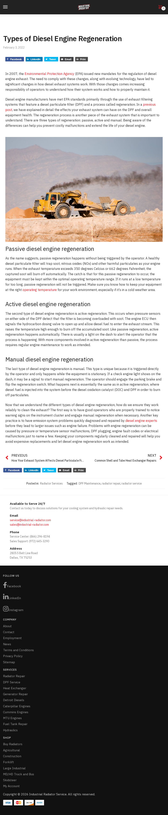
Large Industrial (14, 768)
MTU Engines (12, 718)
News (7, 644)
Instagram (15, 610)
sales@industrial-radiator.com (29, 524)
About (7, 626)
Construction (12, 756)
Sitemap (9, 662)
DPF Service (11, 682)
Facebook (14, 586)
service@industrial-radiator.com (30, 520)
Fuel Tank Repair (15, 724)
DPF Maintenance (90, 483)
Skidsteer (10, 780)
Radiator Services (51, 483)
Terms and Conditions (18, 650)
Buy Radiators (12, 744)
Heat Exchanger (14, 688)
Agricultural (11, 750)
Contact (8, 632)
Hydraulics (10, 730)
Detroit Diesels (13, 700)
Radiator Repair (14, 676)
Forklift (8, 762)
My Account (11, 786)
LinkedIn (14, 598)
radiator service (131, 483)
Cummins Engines (15, 712)
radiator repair (111, 483)
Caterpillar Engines (16, 706)
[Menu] (9, 7)
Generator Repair (15, 694)
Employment (12, 638)
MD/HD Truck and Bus (18, 774)
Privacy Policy (13, 656)
